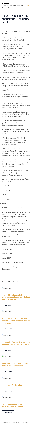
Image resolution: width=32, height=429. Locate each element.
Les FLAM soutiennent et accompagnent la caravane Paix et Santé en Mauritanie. (16, 297)
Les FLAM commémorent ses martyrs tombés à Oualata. (13, 405)
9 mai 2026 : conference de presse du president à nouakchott (15, 364)
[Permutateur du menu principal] (28, 6)
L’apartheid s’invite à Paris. (13, 385)
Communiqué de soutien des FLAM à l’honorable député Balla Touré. (16, 343)
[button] (8, 305)
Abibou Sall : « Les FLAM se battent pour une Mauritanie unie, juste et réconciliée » (16, 320)
